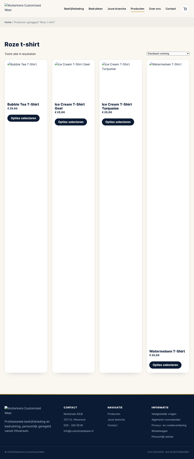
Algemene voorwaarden (166, 419)
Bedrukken (96, 8)
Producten (137, 8)
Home (8, 22)
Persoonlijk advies (162, 436)
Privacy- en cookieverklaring (169, 425)
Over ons (155, 8)
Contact (171, 8)
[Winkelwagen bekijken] (185, 9)
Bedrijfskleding (74, 8)
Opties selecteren (23, 118)
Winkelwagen (160, 430)
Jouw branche (116, 8)
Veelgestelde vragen (164, 413)
